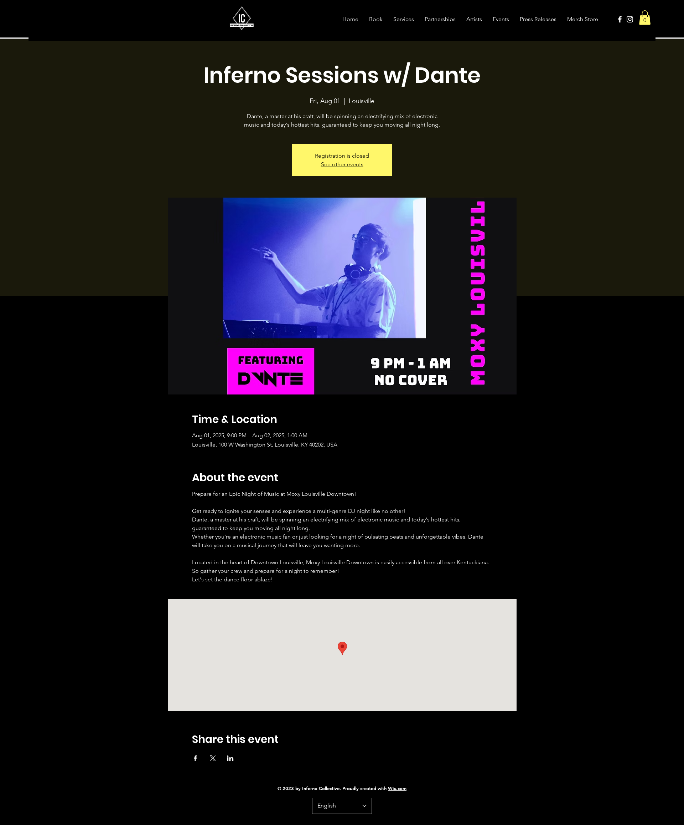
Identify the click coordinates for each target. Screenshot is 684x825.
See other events (342, 164)
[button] (645, 17)
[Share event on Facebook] (195, 758)
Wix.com (397, 788)
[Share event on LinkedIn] (230, 758)
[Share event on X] (212, 758)
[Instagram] (630, 19)
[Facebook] (620, 19)
